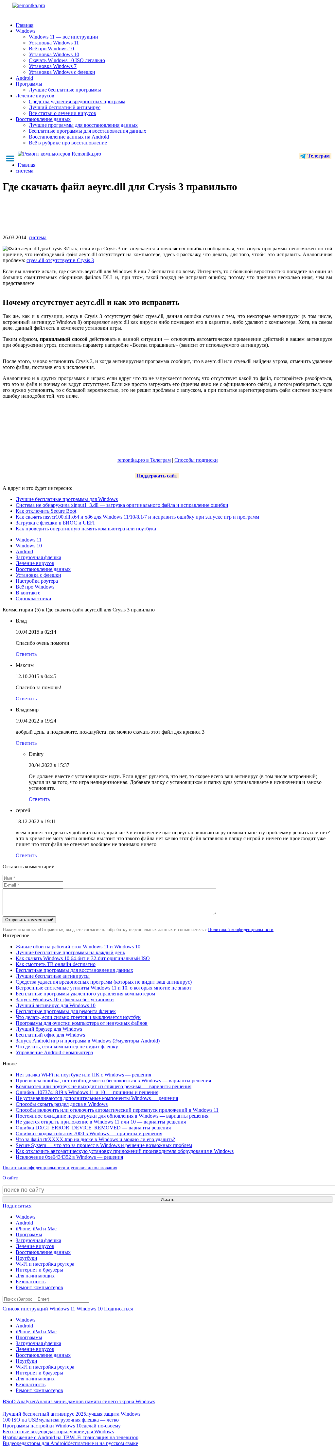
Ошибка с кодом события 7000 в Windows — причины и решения (89, 1133)
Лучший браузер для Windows (49, 1029)
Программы (29, 84)
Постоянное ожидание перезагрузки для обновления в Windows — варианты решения (112, 1116)
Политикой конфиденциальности (240, 929)
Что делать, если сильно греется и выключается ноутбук (78, 1017)
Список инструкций (25, 1308)
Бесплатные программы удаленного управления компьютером (85, 993)
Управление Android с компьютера (54, 1052)
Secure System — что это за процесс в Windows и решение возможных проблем (104, 1145)
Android (24, 78)
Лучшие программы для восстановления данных (83, 125)
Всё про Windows (35, 587)
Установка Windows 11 (54, 42)
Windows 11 (29, 539)
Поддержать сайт (157, 475)
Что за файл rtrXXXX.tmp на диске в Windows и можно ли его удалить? (95, 1139)
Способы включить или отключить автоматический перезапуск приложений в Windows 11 (117, 1110)
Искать (167, 1199)
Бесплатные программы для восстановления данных (87, 131)
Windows (25, 31)
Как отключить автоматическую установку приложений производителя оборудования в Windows (125, 1151)
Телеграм (318, 155)
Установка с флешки (38, 575)
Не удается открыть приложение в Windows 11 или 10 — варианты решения (101, 1121)
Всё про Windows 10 (51, 48)
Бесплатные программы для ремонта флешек (66, 1011)
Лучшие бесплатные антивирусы (53, 976)
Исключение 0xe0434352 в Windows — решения (69, 1157)
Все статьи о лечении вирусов (62, 113)
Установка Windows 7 (53, 66)
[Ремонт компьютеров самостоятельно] (43, 8)
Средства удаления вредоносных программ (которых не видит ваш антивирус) (104, 982)
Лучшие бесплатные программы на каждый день (70, 952)
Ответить (26, 654)
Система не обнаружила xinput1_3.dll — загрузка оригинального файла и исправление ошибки (122, 505)
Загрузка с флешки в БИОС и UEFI (55, 522)
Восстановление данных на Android (69, 137)
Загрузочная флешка (38, 557)
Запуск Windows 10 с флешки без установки (65, 999)
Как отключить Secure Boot (46, 511)
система (37, 237)
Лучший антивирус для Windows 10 (56, 1005)
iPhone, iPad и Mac (36, 1228)
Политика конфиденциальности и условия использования (60, 1167)
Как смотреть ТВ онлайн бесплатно (56, 964)
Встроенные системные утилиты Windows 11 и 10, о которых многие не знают (103, 988)
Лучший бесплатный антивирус (64, 107)
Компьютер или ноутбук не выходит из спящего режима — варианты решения (103, 1086)
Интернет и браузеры (39, 1270)
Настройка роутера (37, 581)
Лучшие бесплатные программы (65, 89)
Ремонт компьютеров (39, 1287)
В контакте (28, 592)
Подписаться (17, 1205)
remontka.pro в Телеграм (144, 460)
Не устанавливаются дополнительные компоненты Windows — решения (97, 1098)
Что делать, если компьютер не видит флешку (67, 1046)
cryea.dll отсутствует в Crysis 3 (60, 260)
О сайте (10, 1177)
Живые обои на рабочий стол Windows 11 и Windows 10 (78, 946)
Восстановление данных (43, 119)
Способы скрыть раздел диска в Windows (62, 1104)
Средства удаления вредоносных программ (77, 101)
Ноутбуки (26, 1258)
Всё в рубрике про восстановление (68, 142)
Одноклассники (33, 598)
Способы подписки (196, 460)
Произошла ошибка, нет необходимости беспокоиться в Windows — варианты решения (113, 1080)
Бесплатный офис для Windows (50, 1035)
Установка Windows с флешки (62, 72)
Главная (24, 25)
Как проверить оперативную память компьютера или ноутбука (86, 528)
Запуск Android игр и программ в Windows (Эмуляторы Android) (88, 1040)
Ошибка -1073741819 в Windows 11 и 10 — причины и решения (87, 1092)
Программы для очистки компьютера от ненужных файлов (82, 1023)
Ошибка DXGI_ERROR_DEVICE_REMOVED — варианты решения (93, 1127)
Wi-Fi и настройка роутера (45, 1264)
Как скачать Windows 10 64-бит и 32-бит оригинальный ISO (83, 958)
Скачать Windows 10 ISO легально (67, 60)
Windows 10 (29, 545)
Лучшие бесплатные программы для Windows (67, 499)
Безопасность (30, 1281)
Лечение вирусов (35, 95)
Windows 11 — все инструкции (63, 37)
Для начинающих (35, 1275)
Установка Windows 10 (54, 54)
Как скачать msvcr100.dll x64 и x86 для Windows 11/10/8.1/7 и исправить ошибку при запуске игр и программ (137, 517)
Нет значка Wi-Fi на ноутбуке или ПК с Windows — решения (83, 1074)
